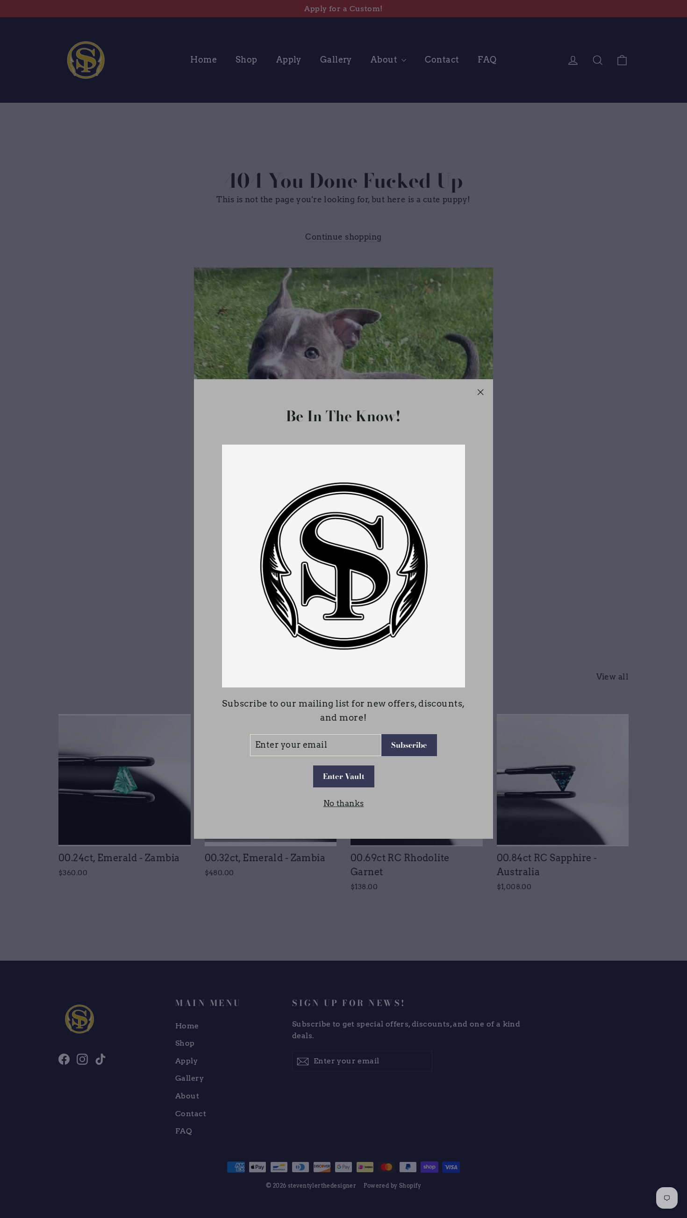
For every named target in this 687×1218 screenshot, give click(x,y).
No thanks (343, 803)
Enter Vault (344, 776)
